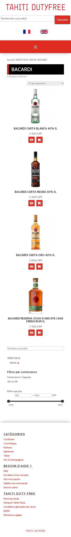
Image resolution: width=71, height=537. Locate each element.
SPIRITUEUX (22, 60)
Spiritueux (9, 451)
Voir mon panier (12, 479)
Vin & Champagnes (14, 459)
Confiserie (9, 439)
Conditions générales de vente (20, 506)
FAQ (6, 471)
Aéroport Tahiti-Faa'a (14, 502)
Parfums (8, 447)
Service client (11, 487)
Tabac (7, 455)
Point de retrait (11, 498)
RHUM (33, 60)
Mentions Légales (13, 515)
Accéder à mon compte (16, 475)
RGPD (7, 510)
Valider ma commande (16, 483)
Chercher (62, 19)
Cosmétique (10, 443)
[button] (39, 139)
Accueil (10, 60)
